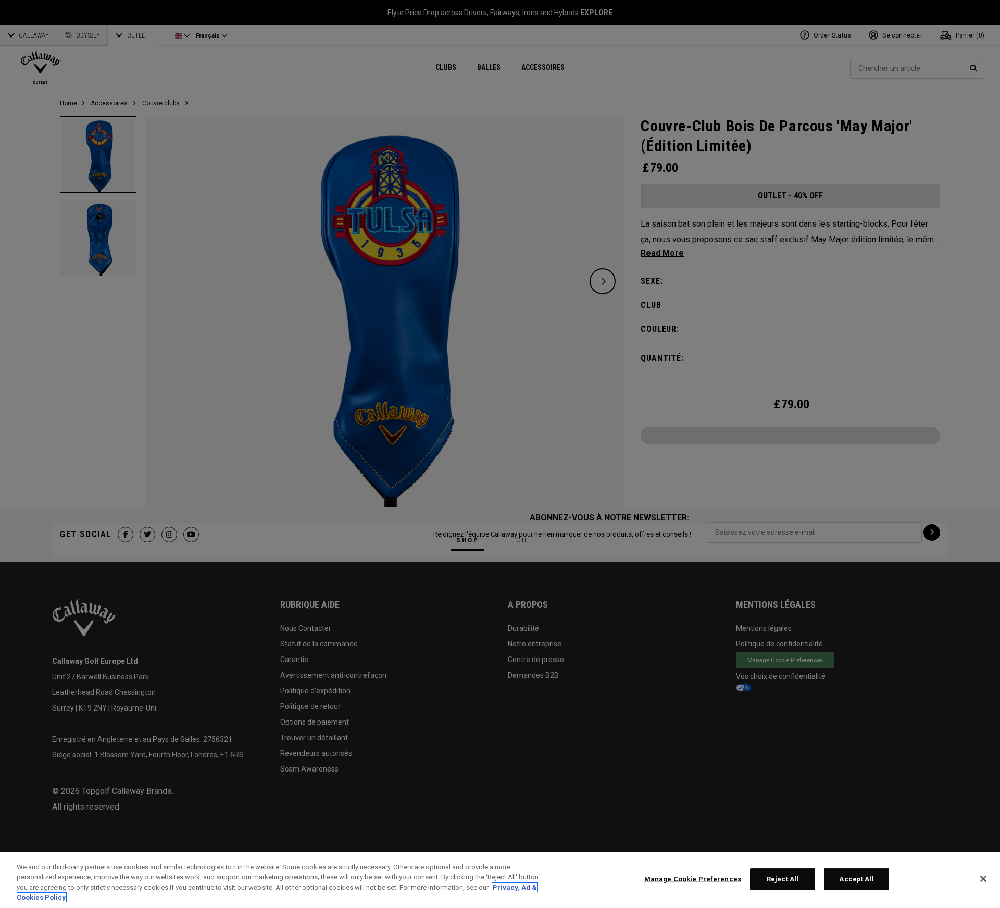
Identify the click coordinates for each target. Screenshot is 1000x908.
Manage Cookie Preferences (692, 879)
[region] (500, 880)
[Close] (983, 878)
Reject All (782, 879)
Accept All (856, 879)
